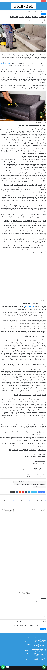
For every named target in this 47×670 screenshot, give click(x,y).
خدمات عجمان (28, 653)
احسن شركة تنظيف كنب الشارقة (37, 481)
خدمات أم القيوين (27, 659)
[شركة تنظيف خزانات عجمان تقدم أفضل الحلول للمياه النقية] (7, 504)
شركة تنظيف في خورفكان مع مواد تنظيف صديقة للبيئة (23, 593)
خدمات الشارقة (27, 650)
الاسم (45, 616)
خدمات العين (28, 644)
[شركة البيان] (23, 6)
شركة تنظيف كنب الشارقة (6, 63)
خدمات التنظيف (39, 11)
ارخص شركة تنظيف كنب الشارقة (21, 481)
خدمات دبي (28, 647)
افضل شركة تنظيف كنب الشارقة (21, 484)
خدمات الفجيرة (27, 662)
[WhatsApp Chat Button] (3, 667)
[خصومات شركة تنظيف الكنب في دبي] (39, 504)
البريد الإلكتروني (43, 621)
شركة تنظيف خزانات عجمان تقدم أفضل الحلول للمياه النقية (8, 509)
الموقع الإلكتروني (19, 621)
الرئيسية (43, 11)
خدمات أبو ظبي (27, 641)
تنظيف (24, 438)
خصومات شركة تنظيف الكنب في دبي (39, 509)
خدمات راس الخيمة (27, 656)
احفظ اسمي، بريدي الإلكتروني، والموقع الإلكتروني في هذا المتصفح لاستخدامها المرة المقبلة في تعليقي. (28, 625)
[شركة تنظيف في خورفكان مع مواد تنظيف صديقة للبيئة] (23, 545)
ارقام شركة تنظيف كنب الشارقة (37, 484)
